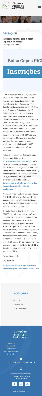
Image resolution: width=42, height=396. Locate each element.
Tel (21, 371)
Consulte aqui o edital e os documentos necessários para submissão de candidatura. (20, 186)
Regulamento (11, 346)
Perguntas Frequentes (11, 351)
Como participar (11, 348)
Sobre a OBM (11, 343)
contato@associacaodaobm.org (21, 373)
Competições (11, 354)
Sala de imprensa (19, 309)
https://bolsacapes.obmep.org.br (17, 161)
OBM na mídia (18, 304)
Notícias (16, 300)
